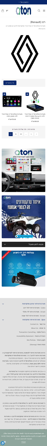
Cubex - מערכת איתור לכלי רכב (34, 308)
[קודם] (36, 134)
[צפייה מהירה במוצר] (27, 94)
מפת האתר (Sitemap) (37, 345)
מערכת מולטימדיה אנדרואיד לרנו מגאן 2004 (12, 115)
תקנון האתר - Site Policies (36, 340)
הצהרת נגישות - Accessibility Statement (31, 336)
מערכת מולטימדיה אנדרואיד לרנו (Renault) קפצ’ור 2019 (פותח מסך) (35, 116)
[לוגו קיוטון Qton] (23, 11)
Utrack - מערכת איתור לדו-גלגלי (34, 312)
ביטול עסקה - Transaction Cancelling (32, 332)
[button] (24, 2)
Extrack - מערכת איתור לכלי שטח (33, 316)
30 (21, 134)
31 (16, 134)
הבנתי (23, 442)
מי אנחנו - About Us (38, 328)
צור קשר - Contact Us (37, 324)
